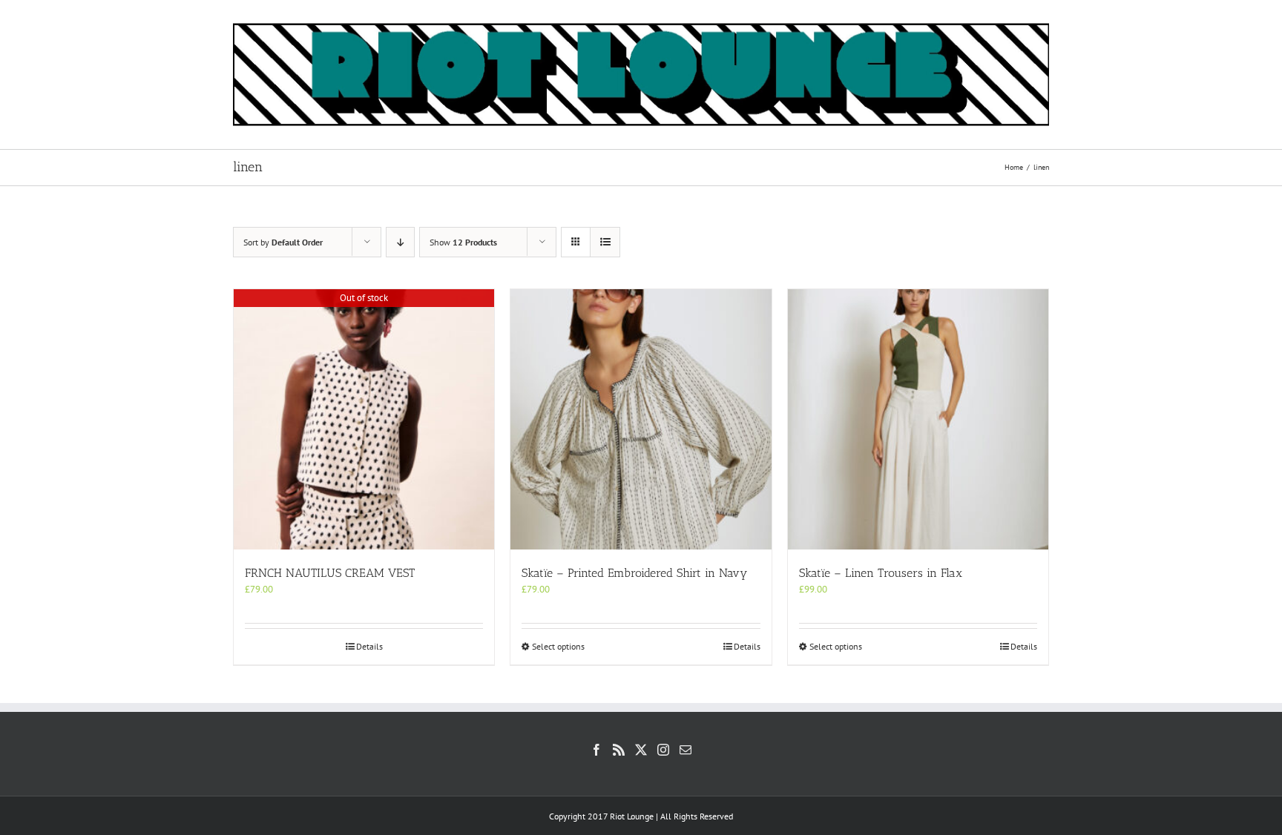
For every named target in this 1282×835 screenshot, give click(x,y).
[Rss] (619, 750)
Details (369, 646)
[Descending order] (400, 242)
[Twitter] (641, 750)
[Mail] (685, 750)
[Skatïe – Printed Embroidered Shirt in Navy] (640, 419)
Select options (558, 646)
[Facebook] (596, 750)
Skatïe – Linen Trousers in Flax (880, 573)
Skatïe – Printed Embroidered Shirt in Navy (634, 573)
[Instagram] (663, 750)
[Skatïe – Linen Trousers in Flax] (918, 419)
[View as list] (605, 242)
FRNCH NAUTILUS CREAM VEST (330, 573)
